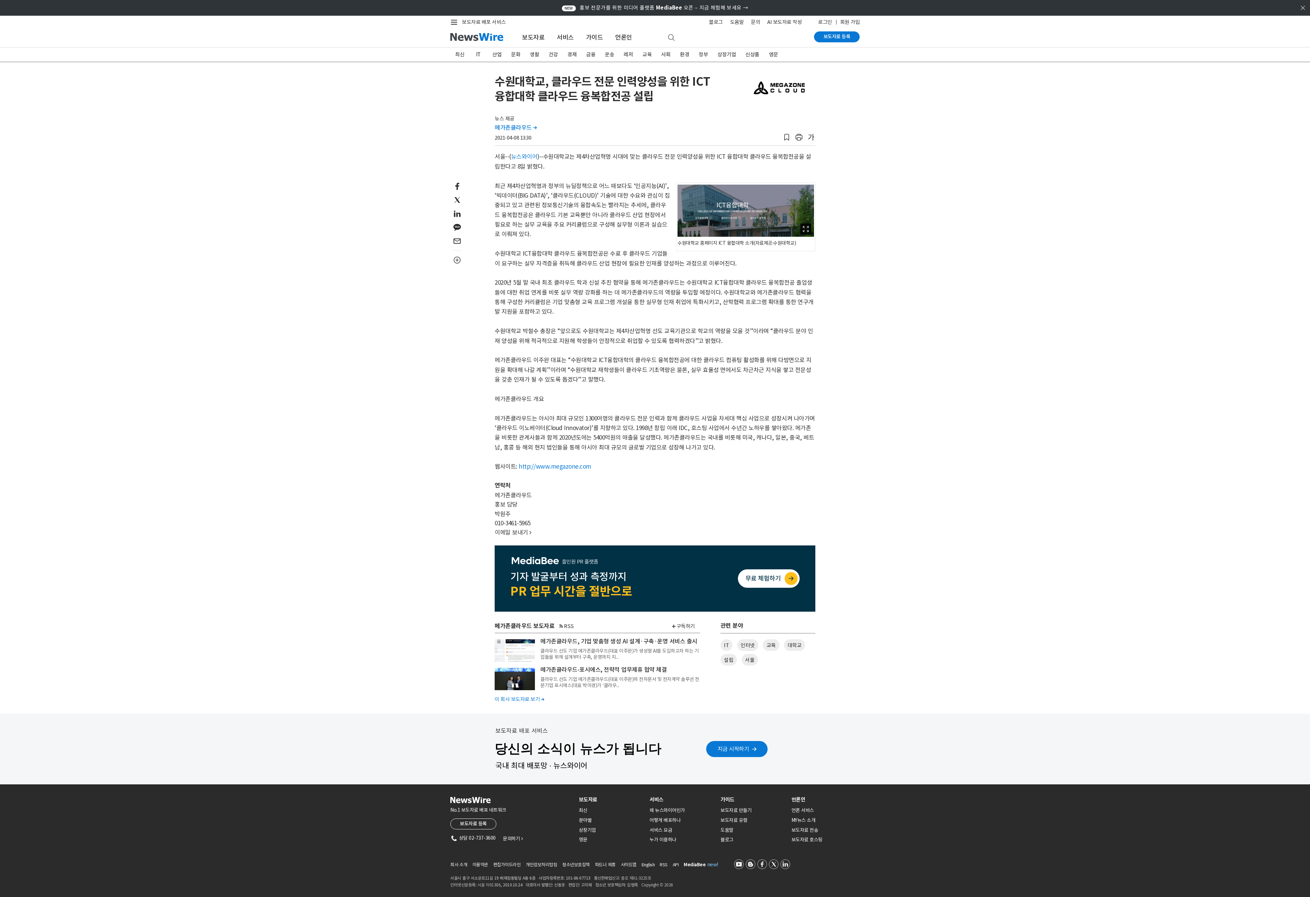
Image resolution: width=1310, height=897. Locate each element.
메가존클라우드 (516, 127)
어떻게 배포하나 (665, 820)
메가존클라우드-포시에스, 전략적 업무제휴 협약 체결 (603, 669)
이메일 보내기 (513, 532)
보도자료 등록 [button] (473, 824)
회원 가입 (850, 22)
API (676, 865)
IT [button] (726, 645)
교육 (647, 54)
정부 (703, 54)
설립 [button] (728, 660)
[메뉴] (455, 22)
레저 (628, 54)
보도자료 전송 (804, 830)
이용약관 (480, 865)
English (648, 865)
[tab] (611, 799)
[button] (787, 137)
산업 (496, 54)
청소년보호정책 (576, 865)
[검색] (671, 38)
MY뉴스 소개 (803, 820)
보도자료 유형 (733, 820)
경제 (572, 54)
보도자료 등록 (837, 36)
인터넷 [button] (748, 645)
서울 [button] (749, 660)
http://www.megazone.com (555, 466)
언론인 (623, 37)
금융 (590, 54)
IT (478, 54)
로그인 (825, 22)
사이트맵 (629, 865)
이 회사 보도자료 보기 (519, 699)
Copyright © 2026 (657, 884)
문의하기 (513, 839)
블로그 (716, 22)
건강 (553, 54)
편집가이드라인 (507, 865)
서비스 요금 (661, 830)
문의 (755, 22)
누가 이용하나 (663, 840)
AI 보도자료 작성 (784, 22)
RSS (569, 626)
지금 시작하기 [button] (733, 748)
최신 (459, 54)
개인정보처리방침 (541, 865)
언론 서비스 (802, 810)
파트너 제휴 (605, 865)
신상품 (752, 54)
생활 (534, 54)
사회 (665, 54)
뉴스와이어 (524, 156)
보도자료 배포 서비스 (484, 22)
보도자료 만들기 (736, 810)
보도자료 (533, 37)
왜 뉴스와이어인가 (667, 810)
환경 (684, 54)
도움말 (737, 22)
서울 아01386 (489, 884)
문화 (515, 54)
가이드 (594, 37)
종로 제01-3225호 (636, 878)
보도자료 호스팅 (807, 840)
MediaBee (694, 865)
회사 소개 (458, 865)
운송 (609, 54)
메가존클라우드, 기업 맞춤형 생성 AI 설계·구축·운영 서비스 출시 (618, 641)
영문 (773, 54)
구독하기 (685, 626)
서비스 (565, 37)
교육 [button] (771, 645)
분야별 (585, 820)
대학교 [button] (795, 645)
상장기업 (726, 54)
